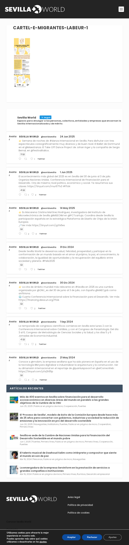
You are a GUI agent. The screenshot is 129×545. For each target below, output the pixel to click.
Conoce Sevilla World (18, 521)
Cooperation (104, 424)
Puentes (82, 406)
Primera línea (26, 426)
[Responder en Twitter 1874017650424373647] (20, 269)
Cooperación (70, 406)
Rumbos (81, 474)
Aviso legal (74, 497)
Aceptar (71, 537)
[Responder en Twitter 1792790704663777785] (20, 380)
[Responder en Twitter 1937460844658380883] (20, 159)
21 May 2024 (67, 357)
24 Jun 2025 (67, 136)
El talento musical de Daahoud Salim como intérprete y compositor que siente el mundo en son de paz (68, 454)
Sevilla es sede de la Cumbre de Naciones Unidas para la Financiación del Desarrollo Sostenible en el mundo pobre (65, 437)
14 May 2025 (67, 208)
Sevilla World (29, 136)
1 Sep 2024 (66, 321)
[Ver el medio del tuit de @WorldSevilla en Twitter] (21, 229)
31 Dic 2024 (67, 247)
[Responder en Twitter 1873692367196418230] (20, 308)
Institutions (53, 424)
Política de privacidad (80, 505)
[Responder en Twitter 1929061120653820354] (20, 195)
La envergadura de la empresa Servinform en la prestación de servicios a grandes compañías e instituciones (65, 469)
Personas (37, 459)
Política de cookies (79, 512)
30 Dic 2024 (67, 282)
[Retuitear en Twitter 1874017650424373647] (27, 269)
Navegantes (40, 424)
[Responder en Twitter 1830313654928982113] (20, 344)
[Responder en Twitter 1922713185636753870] (20, 234)
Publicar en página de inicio (48, 406)
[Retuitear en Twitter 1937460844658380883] (27, 159)
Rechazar (92, 537)
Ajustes (113, 537)
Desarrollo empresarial (98, 474)
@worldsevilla (48, 136)
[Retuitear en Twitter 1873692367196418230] (27, 308)
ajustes (43, 541)
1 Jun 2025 (66, 172)
